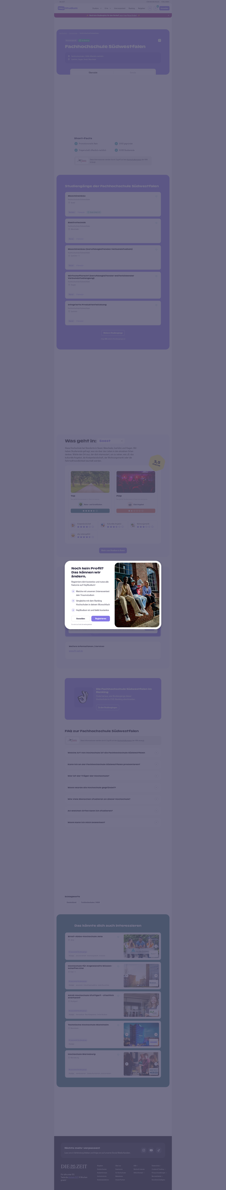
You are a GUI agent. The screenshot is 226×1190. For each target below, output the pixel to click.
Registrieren (100, 618)
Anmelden (80, 618)
